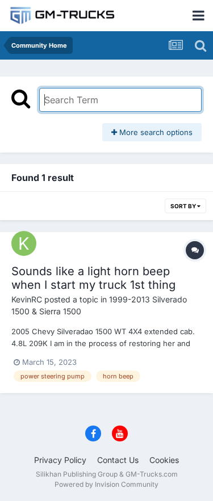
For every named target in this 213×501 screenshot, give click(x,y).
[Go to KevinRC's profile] (23, 243)
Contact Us (118, 460)
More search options (155, 132)
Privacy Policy (60, 460)
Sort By (183, 206)
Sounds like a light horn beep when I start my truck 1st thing (93, 278)
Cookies (164, 460)
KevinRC (26, 299)
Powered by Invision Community (106, 484)
